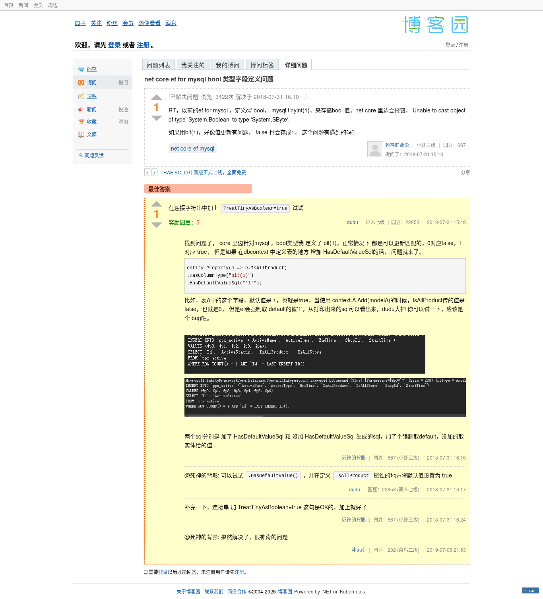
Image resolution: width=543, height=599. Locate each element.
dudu (352, 221)
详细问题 (296, 65)
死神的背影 (397, 144)
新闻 (23, 5)
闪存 (92, 68)
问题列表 (159, 65)
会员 (38, 5)
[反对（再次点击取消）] (157, 118)
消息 (170, 23)
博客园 (285, 591)
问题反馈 (94, 155)
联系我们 (213, 591)
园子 (80, 23)
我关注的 (193, 65)
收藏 (92, 121)
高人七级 (375, 221)
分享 (465, 172)
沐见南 (358, 549)
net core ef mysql (192, 148)
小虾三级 (426, 144)
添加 (123, 121)
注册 (143, 44)
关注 (96, 23)
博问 (92, 82)
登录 (114, 44)
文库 (92, 134)
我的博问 (228, 65)
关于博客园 (188, 591)
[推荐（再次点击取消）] (157, 97)
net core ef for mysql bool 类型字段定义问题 (208, 78)
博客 (92, 95)
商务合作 (236, 591)
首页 (9, 5)
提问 (123, 82)
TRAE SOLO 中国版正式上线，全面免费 (203, 172)
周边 (53, 5)
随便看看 (149, 23)
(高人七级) (408, 489)
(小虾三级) (408, 457)
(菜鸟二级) (408, 549)
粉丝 (112, 23)
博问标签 (262, 65)
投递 (123, 109)
